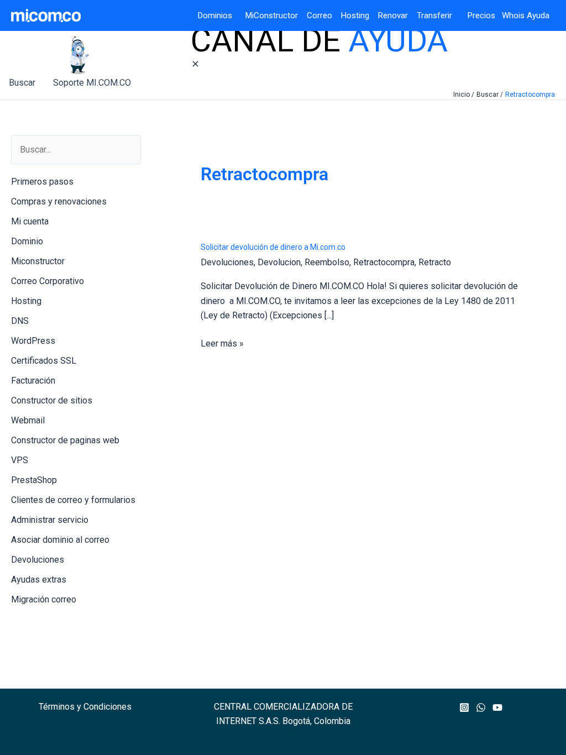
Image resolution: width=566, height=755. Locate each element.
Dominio (27, 241)
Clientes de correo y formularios (73, 500)
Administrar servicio (49, 520)
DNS (20, 321)
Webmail (28, 420)
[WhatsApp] (481, 707)
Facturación (33, 380)
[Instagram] (464, 707)
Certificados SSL (43, 360)
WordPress (33, 340)
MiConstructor (276, 15)
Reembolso (327, 262)
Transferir (435, 15)
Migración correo (43, 599)
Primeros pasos (42, 181)
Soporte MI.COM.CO (92, 82)
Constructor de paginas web (65, 440)
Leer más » (222, 344)
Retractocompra (384, 262)
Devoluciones (37, 559)
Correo (319, 15)
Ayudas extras (38, 579)
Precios (474, 15)
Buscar (22, 82)
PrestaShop (34, 480)
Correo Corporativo (47, 281)
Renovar (393, 15)
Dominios (217, 15)
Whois (510, 15)
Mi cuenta (30, 221)
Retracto (434, 262)
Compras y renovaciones (59, 201)
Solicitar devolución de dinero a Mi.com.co (273, 247)
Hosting (359, 15)
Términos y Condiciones (85, 706)
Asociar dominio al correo (60, 539)
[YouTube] (497, 707)
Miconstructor (38, 261)
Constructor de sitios (51, 400)
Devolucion (279, 262)
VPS (19, 460)
